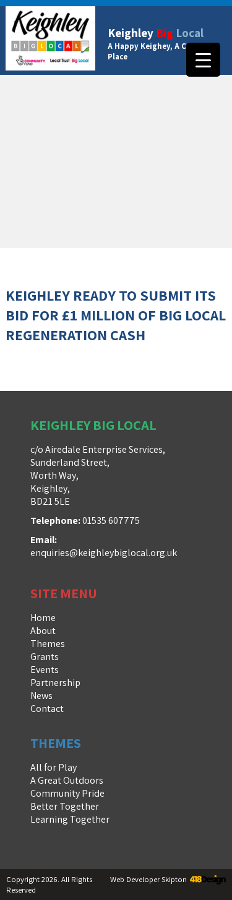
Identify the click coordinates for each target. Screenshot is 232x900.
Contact (47, 708)
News (41, 695)
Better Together (64, 806)
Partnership (55, 682)
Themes (47, 643)
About (43, 630)
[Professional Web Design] (206, 880)
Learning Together (70, 819)
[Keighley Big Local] (50, 40)
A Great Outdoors (66, 780)
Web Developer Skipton (148, 879)
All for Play (53, 767)
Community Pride (67, 793)
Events (44, 669)
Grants (44, 656)
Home (43, 617)
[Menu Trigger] (203, 60)
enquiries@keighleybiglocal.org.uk (103, 552)
